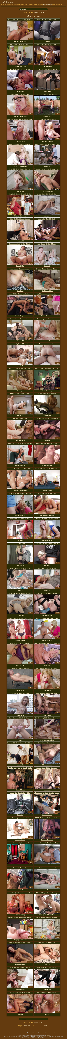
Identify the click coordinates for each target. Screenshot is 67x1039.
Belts (41, 818)
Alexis (12, 992)
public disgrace (20, 316)
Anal (37, 418)
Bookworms (22, 917)
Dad (54, 743)
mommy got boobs (20, 216)
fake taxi (20, 815)
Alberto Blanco (12, 443)
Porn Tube (42, 1037)
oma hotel (47, 415)
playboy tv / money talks (47, 914)
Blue (54, 294)
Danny (44, 768)
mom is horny (20, 141)
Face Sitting (54, 468)
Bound (55, 69)
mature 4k (47, 341)
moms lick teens (20, 66)
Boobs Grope (23, 618)
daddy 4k (47, 166)
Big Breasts (44, 992)
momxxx (20, 590)
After (11, 868)
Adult (39, 44)
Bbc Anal (44, 942)
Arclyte (20, 768)
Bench (55, 593)
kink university (47, 391)
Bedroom (16, 69)
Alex (43, 219)
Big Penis (48, 344)
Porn (16, 1036)
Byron (29, 917)
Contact (48, 1035)
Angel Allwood (16, 668)
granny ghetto (20, 640)
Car (16, 793)
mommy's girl (47, 490)
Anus (37, 593)
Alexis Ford (17, 992)
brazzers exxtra (20, 465)
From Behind (54, 418)
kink (20, 740)
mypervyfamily (47, 540)
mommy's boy (47, 66)
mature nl (47, 216)
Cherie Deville (53, 818)
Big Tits (46, 119)
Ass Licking (38, 468)
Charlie (46, 843)
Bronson (55, 718)
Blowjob (49, 19)
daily (44, 4)
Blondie (29, 19)
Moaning (54, 893)
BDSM (38, 69)
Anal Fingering (12, 768)
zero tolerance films (47, 740)
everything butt (47, 615)
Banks (10, 468)
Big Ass (47, 44)
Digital (29, 618)
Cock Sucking (22, 793)
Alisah (12, 319)
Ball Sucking (11, 19)
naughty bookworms (20, 939)
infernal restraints (47, 840)
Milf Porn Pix (43, 1036)
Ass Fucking (43, 593)
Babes (10, 942)
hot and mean (20, 440)
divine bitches (20, 790)
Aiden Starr (13, 518)
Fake (28, 793)
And (47, 219)
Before (43, 244)
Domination (47, 368)
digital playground (47, 316)
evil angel (20, 540)
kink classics (47, 715)
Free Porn (20, 1036)
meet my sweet (47, 765)
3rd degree (20, 715)
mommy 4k (20, 391)
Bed (43, 344)
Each (54, 992)
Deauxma (49, 269)
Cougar (27, 269)
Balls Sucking (15, 94)
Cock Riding (26, 294)
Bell (42, 44)
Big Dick (18, 19)
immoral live (47, 366)
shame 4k (47, 266)
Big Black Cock (52, 643)
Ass (12, 269)
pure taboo (47, 241)
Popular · (31, 12)
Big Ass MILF (42, 643)
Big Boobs (43, 94)
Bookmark (49, 4)
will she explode (47, 191)
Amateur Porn (25, 1036)
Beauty (18, 593)
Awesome (37, 169)
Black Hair (45, 194)
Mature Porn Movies (59, 1036)
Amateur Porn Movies (26, 1037)
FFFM (48, 768)
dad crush (20, 191)
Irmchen (53, 393)
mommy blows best (20, 41)
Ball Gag (43, 693)
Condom (21, 269)
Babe (11, 44)
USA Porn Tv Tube (35, 1037)
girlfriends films (47, 291)
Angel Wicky (22, 443)
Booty (27, 393)
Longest (41, 12)
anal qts (47, 665)
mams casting (20, 914)
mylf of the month (20, 166)
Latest (36, 12)
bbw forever (47, 116)
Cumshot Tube (32, 1036)
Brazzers (28, 493)
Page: (20, 1026)
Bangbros (10, 119)
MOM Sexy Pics (50, 1036)
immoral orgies (20, 964)
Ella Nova (55, 368)
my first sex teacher (20, 490)
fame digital (20, 266)
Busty (54, 19)
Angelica (44, 319)
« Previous (26, 1026)
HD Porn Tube (12, 1036)
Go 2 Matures (7, 2)
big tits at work (47, 141)
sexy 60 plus (20, 665)
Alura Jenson (13, 244)
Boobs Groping (50, 169)
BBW (37, 94)
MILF (49, 893)
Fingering (54, 768)
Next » (46, 1026)
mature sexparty (47, 465)
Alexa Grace (14, 693)
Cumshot (22, 818)
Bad (18, 244)
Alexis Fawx (38, 793)
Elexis (55, 269)
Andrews (37, 618)
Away (11, 144)
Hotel (48, 393)
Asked (39, 568)
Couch (27, 319)
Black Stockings (26, 593)
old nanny (20, 291)
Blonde (24, 19)
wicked (47, 41)
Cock (54, 493)
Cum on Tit (38, 1036)
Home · (25, 12)
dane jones (20, 91)
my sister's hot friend (47, 515)
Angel (38, 319)
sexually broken (47, 91)
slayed (47, 1014)
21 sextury (20, 615)
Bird (53, 344)
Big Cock (53, 44)
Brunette (27, 44)
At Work (40, 119)
